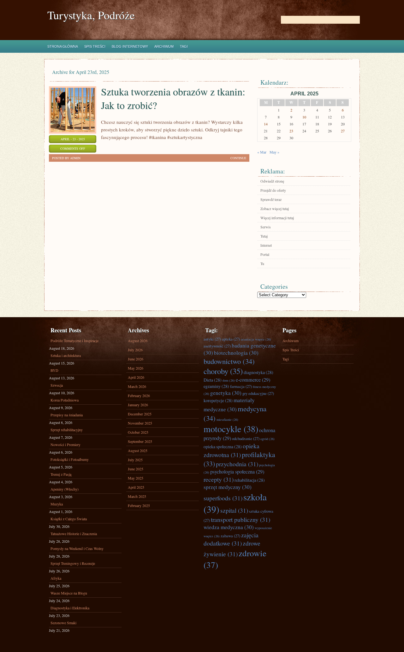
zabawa (230, 536)
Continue (238, 158)
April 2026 (136, 377)
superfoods (223, 498)
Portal (264, 254)
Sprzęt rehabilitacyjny (66, 429)
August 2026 (137, 340)
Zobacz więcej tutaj (274, 208)
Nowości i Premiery (65, 444)
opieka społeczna (223, 447)
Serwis (265, 226)
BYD (54, 370)
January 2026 (138, 404)
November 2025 (140, 423)
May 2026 (135, 368)
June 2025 (135, 468)
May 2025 (135, 477)
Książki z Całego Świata (68, 518)
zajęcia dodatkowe (231, 539)
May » (274, 151)
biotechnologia (236, 352)
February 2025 (139, 505)
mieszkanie (227, 419)
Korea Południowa (64, 399)
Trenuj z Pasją (60, 474)
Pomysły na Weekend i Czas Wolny (77, 548)
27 (343, 130)
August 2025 (137, 450)
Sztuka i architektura (65, 355)
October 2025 (138, 432)
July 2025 (135, 459)
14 (266, 123)
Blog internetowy (130, 46)
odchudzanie (245, 438)
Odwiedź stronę (272, 181)
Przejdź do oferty (273, 190)
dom (229, 380)
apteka (231, 339)
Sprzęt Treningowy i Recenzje (72, 563)
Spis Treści (94, 46)
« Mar (261, 151)
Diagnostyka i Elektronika (69, 607)
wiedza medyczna (229, 527)
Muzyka (56, 503)
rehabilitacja (250, 480)
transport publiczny (240, 519)
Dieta (213, 380)
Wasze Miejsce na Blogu (68, 592)
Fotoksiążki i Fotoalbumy (69, 459)
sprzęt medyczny (228, 487)
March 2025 (137, 496)
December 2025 (140, 413)
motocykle (231, 429)
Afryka (55, 578)
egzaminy (216, 386)
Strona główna (62, 46)
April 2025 (136, 487)
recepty (219, 479)
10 (304, 116)
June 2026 (135, 358)
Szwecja (56, 385)
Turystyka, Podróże (91, 15)
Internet (266, 245)
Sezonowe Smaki (63, 622)
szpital (234, 510)
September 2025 (140, 441)
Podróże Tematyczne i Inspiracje (74, 340)
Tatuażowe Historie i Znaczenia (73, 533)
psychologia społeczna (237, 471)
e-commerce (253, 379)
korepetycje (218, 400)
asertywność (217, 346)
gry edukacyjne (258, 393)
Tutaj (264, 235)
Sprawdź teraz (271, 199)
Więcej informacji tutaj (277, 217)
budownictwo (229, 361)
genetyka (225, 392)
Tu (262, 263)
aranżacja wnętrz (256, 339)
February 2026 (139, 395)
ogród (267, 439)
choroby (223, 371)
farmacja (241, 386)
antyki (212, 339)
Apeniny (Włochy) (64, 489)
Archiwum (164, 46)
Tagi (184, 46)
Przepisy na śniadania (66, 414)
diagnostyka (258, 372)
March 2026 (137, 386)
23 (291, 130)
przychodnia (237, 464)
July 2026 (135, 349)
